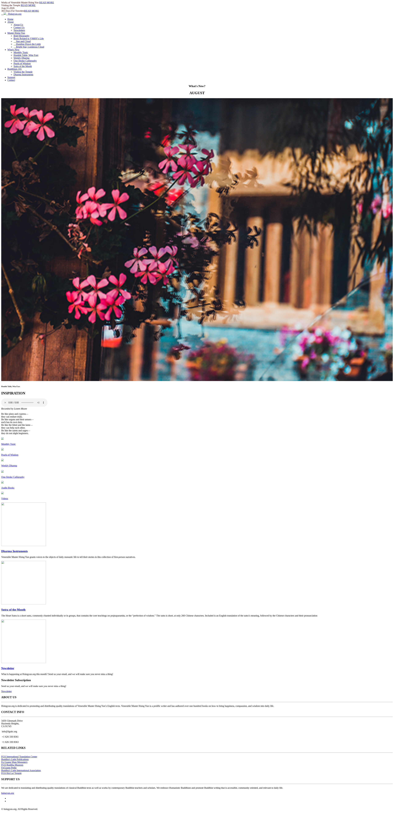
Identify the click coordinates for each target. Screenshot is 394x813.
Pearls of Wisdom (22, 63)
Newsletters (19, 30)
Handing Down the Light (27, 44)
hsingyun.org (7, 793)
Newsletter (7, 668)
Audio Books (7, 487)
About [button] (10, 22)
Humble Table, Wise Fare (26, 55)
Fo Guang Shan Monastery (14, 762)
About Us (18, 24)
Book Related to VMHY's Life (29, 38)
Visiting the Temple (23, 71)
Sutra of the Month (23, 66)
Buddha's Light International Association (21, 770)
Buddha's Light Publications (15, 759)
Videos (4, 498)
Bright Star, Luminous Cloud (29, 47)
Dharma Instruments (23, 74)
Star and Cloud (22, 41)
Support (11, 77)
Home (10, 19)
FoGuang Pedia (8, 767)
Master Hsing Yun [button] (16, 33)
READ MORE (46, 2)
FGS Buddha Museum (12, 765)
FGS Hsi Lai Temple (11, 773)
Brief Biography (21, 35)
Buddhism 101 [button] (14, 69)
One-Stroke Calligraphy (25, 60)
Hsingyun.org (13, 14)
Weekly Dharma (21, 58)
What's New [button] (13, 49)
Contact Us (19, 27)
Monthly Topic (21, 52)
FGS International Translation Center (19, 756)
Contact (11, 80)
